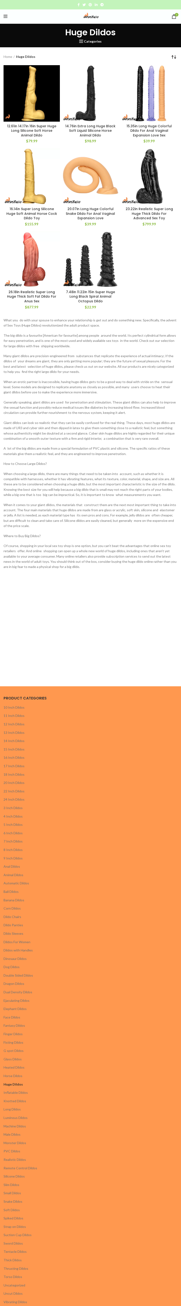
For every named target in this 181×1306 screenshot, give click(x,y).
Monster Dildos (15, 1143)
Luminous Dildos (16, 1118)
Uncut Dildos (13, 1293)
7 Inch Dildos (13, 841)
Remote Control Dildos (20, 1168)
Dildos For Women (17, 942)
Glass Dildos (13, 1059)
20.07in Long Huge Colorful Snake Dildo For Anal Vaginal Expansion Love (90, 213)
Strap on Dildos (15, 1227)
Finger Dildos (13, 1034)
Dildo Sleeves (13, 933)
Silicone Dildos (14, 1176)
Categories (93, 41)
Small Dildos (12, 1193)
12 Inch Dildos (14, 724)
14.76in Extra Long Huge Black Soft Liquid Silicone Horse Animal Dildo (90, 131)
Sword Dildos (13, 1243)
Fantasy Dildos (14, 1025)
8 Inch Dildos (13, 850)
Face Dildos (12, 1017)
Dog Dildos (12, 967)
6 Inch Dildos (13, 833)
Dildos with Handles (18, 950)
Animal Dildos (13, 875)
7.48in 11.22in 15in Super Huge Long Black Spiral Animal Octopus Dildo (90, 297)
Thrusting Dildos (16, 1268)
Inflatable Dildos (16, 1092)
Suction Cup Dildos (18, 1235)
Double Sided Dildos (18, 975)
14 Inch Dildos (14, 741)
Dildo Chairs (12, 917)
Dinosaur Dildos (15, 959)
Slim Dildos (11, 1185)
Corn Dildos (12, 908)
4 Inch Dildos (13, 816)
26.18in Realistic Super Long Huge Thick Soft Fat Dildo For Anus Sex (31, 297)
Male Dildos (12, 1134)
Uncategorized (14, 1285)
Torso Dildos (13, 1277)
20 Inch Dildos (14, 783)
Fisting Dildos (13, 1042)
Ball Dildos (11, 892)
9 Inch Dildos (13, 858)
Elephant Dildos (15, 1009)
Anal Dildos (12, 866)
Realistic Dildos (15, 1160)
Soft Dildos (12, 1210)
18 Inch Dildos (14, 774)
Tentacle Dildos (15, 1252)
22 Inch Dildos (14, 791)
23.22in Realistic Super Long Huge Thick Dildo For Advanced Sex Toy (149, 213)
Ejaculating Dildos (16, 1000)
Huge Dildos (13, 1084)
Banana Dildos (14, 900)
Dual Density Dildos (18, 992)
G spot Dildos (14, 1051)
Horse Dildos (13, 1076)
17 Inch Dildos (14, 766)
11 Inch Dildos (14, 716)
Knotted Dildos (15, 1101)
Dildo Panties (13, 925)
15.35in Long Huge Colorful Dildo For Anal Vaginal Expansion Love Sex (149, 131)
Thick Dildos (13, 1260)
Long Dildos (12, 1109)
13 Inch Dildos (14, 733)
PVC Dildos (12, 1151)
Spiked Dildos (13, 1218)
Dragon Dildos (14, 984)
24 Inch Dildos (14, 799)
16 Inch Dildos (14, 757)
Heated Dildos (14, 1067)
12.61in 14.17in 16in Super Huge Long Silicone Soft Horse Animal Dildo (31, 131)
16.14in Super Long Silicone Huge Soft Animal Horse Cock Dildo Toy (31, 213)
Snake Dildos (13, 1201)
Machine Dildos (15, 1126)
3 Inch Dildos (13, 808)
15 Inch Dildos (14, 749)
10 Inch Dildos (14, 707)
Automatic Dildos (16, 883)
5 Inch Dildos (13, 825)
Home (8, 57)
